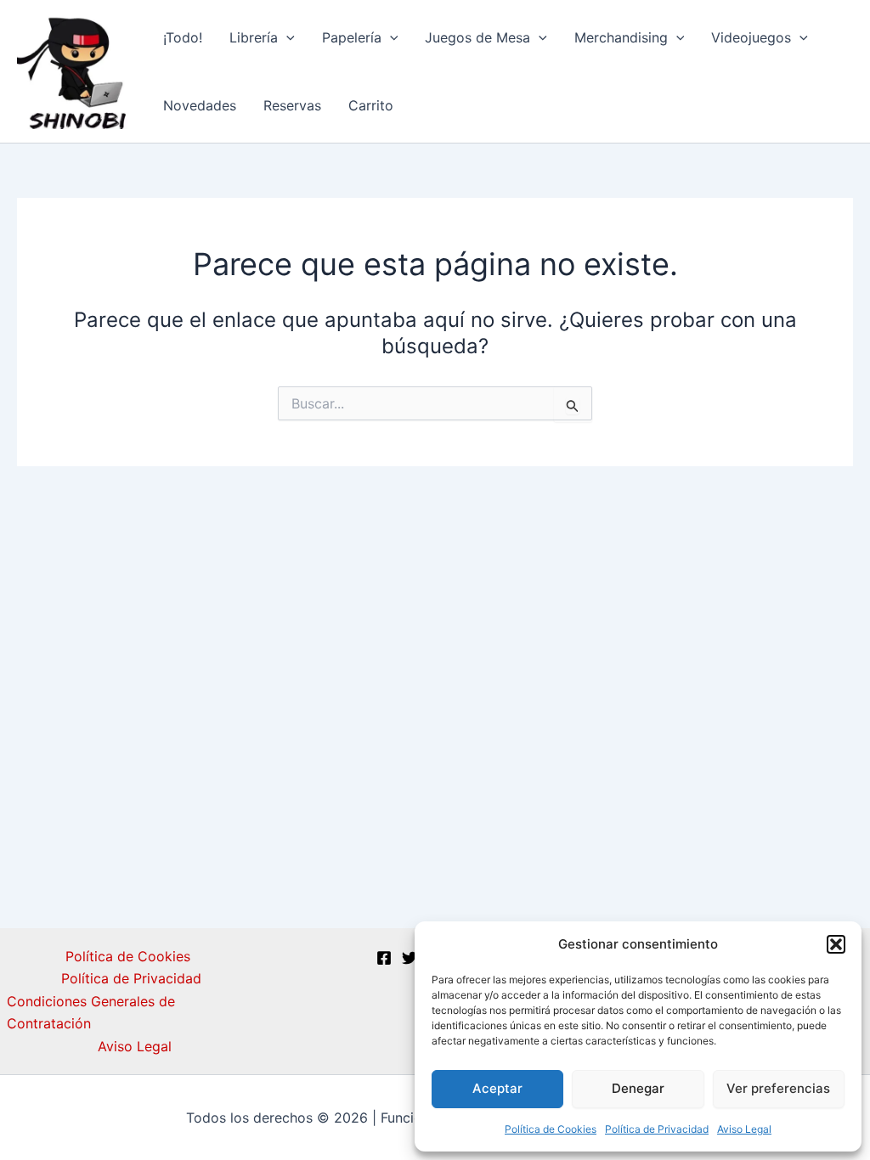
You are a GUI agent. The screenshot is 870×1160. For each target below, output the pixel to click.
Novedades (199, 105)
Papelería (351, 37)
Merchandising (621, 37)
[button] (836, 944)
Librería (253, 37)
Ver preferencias (778, 1088)
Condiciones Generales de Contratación (91, 1012)
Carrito (370, 105)
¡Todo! (182, 37)
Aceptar (497, 1088)
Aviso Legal (744, 1129)
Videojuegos (751, 37)
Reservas (292, 105)
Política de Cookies (550, 1129)
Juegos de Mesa (477, 37)
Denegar (638, 1088)
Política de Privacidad (657, 1129)
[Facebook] (384, 958)
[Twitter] (409, 958)
